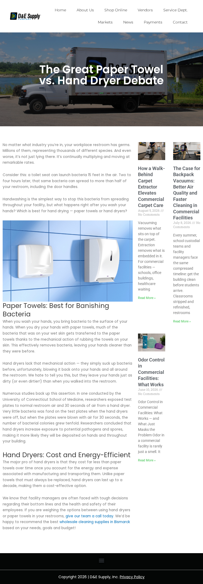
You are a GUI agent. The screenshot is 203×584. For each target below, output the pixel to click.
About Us (85, 10)
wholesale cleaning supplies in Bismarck (94, 521)
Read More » (147, 298)
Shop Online (115, 10)
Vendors (145, 10)
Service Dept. (175, 10)
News (128, 22)
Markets (105, 22)
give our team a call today (89, 516)
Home (60, 10)
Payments (153, 22)
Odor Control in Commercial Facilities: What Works (151, 372)
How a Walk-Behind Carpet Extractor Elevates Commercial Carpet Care (151, 187)
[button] (101, 560)
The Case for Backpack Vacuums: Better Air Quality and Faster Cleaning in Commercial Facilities (186, 193)
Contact (180, 22)
